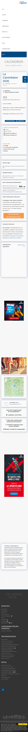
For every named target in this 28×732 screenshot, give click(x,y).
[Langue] (14, 9)
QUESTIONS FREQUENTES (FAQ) (8, 668)
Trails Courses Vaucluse (9, 583)
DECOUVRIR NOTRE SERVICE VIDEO (9, 651)
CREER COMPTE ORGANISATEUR (8, 646)
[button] (15, 386)
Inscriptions (5, 26)
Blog (3, 43)
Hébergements (21, 120)
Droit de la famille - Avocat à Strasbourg (9, 698)
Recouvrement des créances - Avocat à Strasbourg (12, 708)
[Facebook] (3, 689)
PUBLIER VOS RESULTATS (6, 643)
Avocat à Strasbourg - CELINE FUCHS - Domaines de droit (13, 684)
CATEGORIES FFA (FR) (6, 665)
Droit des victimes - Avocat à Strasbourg (9, 701)
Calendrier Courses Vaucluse (10, 577)
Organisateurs (6, 48)
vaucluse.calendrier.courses (15, 404)
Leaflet (7, 396)
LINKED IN (3, 675)
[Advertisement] (14, 340)
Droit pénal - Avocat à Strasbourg (8, 700)
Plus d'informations (16, 730)
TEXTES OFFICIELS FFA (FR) (7, 667)
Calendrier (5, 20)
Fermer (23, 724)
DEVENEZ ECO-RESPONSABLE (7, 648)
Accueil (4, 14)
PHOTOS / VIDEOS (5, 614)
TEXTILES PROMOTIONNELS (7, 656)
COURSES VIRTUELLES (6, 653)
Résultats (4, 31)
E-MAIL (7, 129)
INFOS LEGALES (4, 679)
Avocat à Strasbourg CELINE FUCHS (8, 682)
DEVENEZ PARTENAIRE (6, 631)
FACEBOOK (3, 619)
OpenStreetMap (16, 396)
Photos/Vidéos (6, 37)
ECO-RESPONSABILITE (6, 616)
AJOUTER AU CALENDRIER (7, 641)
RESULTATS (3, 612)
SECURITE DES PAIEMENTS (7, 672)
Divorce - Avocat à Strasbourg (7, 696)
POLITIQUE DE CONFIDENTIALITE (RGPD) (10, 674)
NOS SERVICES (4, 639)
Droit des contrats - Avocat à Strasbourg (9, 707)
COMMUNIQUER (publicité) (7, 649)
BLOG (2, 617)
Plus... (3, 54)
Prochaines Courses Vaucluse (10, 580)
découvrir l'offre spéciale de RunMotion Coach (12, 191)
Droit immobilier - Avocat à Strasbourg (9, 703)
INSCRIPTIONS (4, 610)
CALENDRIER (4, 609)
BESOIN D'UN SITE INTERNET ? (8, 655)
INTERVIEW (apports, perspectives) (8, 670)
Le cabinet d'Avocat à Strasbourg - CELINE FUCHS (11, 686)
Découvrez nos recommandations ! (14, 215)
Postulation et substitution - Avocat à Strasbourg (11, 710)
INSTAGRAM (8, 131)
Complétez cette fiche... (15, 415)
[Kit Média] (14, 311)
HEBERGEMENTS (5, 622)
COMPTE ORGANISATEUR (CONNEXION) (10, 644)
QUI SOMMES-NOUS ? (6, 677)
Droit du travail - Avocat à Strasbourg (9, 705)
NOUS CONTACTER (5, 658)
